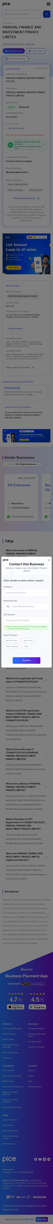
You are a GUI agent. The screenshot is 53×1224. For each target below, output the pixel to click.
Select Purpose (11, 635)
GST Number (9, 614)
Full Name (8, 587)
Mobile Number (11, 601)
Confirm (26, 660)
